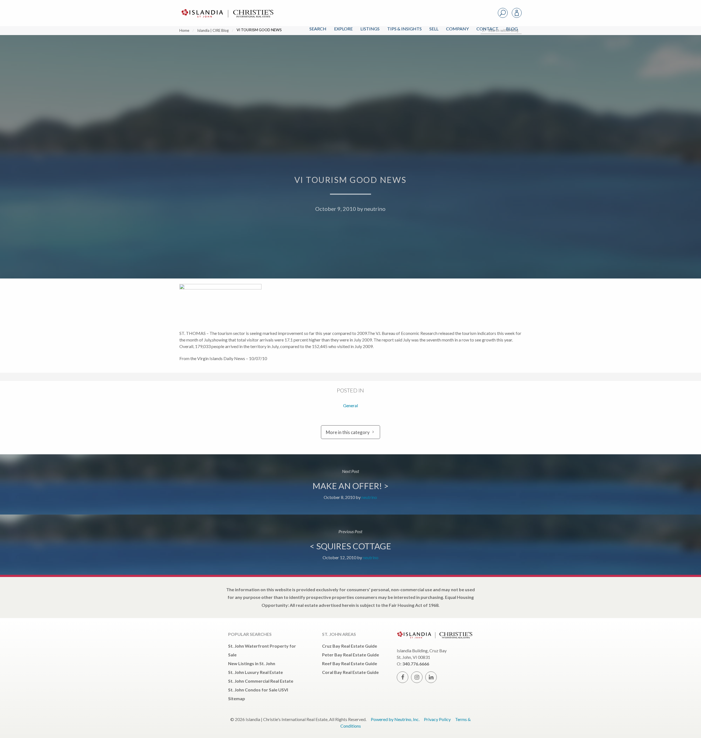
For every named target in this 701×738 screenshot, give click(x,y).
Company (457, 28)
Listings (370, 28)
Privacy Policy (437, 719)
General (350, 405)
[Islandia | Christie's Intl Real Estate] (226, 8)
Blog (512, 28)
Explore (343, 28)
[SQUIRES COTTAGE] (350, 545)
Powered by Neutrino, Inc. (395, 719)
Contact (487, 28)
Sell (433, 28)
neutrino (375, 208)
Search (317, 28)
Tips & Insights (404, 28)
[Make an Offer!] (350, 484)
